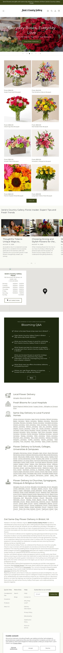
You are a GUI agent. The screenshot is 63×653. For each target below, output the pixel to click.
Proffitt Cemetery (34, 439)
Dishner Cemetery (32, 426)
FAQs (25, 593)
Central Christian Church (21, 505)
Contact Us (27, 597)
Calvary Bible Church (26, 503)
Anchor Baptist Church (50, 490)
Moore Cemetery (51, 436)
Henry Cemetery (31, 432)
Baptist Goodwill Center (29, 494)
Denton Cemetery (19, 426)
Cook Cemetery (42, 425)
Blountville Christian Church (34, 498)
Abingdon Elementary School (22, 453)
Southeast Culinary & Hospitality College (36, 469)
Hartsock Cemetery (19, 432)
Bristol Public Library (41, 457)
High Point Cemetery (45, 432)
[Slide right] (35, 263)
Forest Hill (34, 428)
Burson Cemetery (38, 423)
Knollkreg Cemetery (45, 434)
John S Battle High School (32, 466)
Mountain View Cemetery (21, 437)
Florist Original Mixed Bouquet (13, 196)
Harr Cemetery (52, 430)
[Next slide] (36, 53)
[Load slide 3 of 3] (32, 53)
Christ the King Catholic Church (30, 509)
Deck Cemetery (52, 425)
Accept (31, 648)
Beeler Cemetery (18, 421)
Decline (48, 648)
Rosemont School (48, 468)
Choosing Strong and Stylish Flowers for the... (44, 240)
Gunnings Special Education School (46, 462)
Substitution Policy (27, 621)
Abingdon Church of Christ (21, 487)
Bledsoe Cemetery (44, 421)
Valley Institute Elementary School (37, 475)
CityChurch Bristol (47, 509)
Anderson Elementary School (34, 455)
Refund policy (28, 616)
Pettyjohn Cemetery (19, 439)
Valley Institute (18, 475)
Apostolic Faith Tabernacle (49, 492)
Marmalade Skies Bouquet (40, 126)
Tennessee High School (34, 473)
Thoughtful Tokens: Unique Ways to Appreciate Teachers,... (14, 240)
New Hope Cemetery (38, 437)
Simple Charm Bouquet (11, 161)
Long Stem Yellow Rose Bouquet (42, 196)
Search (16, 593)
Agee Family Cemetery (38, 419)
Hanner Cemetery (41, 430)
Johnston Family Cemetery (29, 434)
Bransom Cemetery (26, 423)
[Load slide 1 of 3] (27, 53)
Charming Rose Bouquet (11, 126)
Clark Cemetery (31, 425)
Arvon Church (17, 494)
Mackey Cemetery (27, 436)
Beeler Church (23, 496)
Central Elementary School (26, 458)
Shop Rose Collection (31, 41)
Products (6, 603)
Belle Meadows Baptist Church (38, 496)
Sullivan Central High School (43, 471)
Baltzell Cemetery (51, 419)
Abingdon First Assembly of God (41, 487)
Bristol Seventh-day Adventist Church (38, 501)
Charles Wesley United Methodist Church (32, 507)
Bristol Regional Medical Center (23, 406)
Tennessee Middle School (49, 473)
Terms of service (26, 626)
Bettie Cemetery (31, 421)
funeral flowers (25, 550)
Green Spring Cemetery (27, 430)
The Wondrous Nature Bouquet (41, 92)
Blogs (15, 597)
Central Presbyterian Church (39, 505)
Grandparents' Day (8, 594)
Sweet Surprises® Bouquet (12, 92)
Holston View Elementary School (40, 464)
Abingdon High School (39, 453)
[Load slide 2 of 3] (29, 53)
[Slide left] (28, 263)
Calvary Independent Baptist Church (45, 503)
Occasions (7, 599)
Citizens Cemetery (19, 425)
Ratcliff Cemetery (47, 439)
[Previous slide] (23, 53)
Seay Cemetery (36, 441)
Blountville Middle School (26, 457)
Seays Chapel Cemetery (49, 441)
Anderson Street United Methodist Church (26, 492)
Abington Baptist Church (39, 488)
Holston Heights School (20, 464)
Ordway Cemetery (51, 437)
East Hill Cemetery (45, 426)
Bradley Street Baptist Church (36, 500)
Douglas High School (42, 458)
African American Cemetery (22, 419)
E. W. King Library (28, 460)
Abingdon (16, 398)
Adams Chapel (18, 490)
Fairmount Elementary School (43, 460)
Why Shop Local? (27, 602)
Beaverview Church (43, 494)
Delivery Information (27, 607)
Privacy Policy (17, 643)
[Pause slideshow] (40, 53)
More (31, 378)
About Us (6, 606)
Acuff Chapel (53, 488)
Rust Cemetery (25, 441)
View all (31, 200)
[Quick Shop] (47, 10)
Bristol (29, 398)
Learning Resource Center (33, 468)
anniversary (27, 567)
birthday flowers (19, 565)
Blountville (23, 398)
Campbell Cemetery (51, 423)
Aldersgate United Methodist (33, 490)
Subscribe (53, 594)
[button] (3, 11)
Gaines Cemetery (44, 428)
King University (48, 466)
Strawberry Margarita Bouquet (41, 161)
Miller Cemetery (39, 436)
